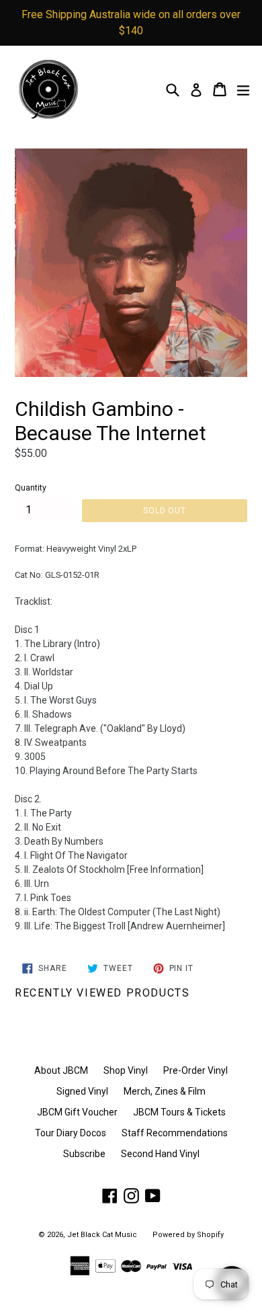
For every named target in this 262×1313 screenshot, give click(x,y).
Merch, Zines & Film (165, 1091)
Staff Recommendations (175, 1133)
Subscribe (84, 1153)
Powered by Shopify (188, 1234)
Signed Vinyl (82, 1091)
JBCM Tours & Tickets (179, 1112)
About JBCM (61, 1070)
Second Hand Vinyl (160, 1153)
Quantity (30, 488)
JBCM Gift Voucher (77, 1112)
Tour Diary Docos (70, 1133)
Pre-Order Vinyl (195, 1070)
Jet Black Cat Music (102, 1234)
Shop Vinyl (125, 1070)
